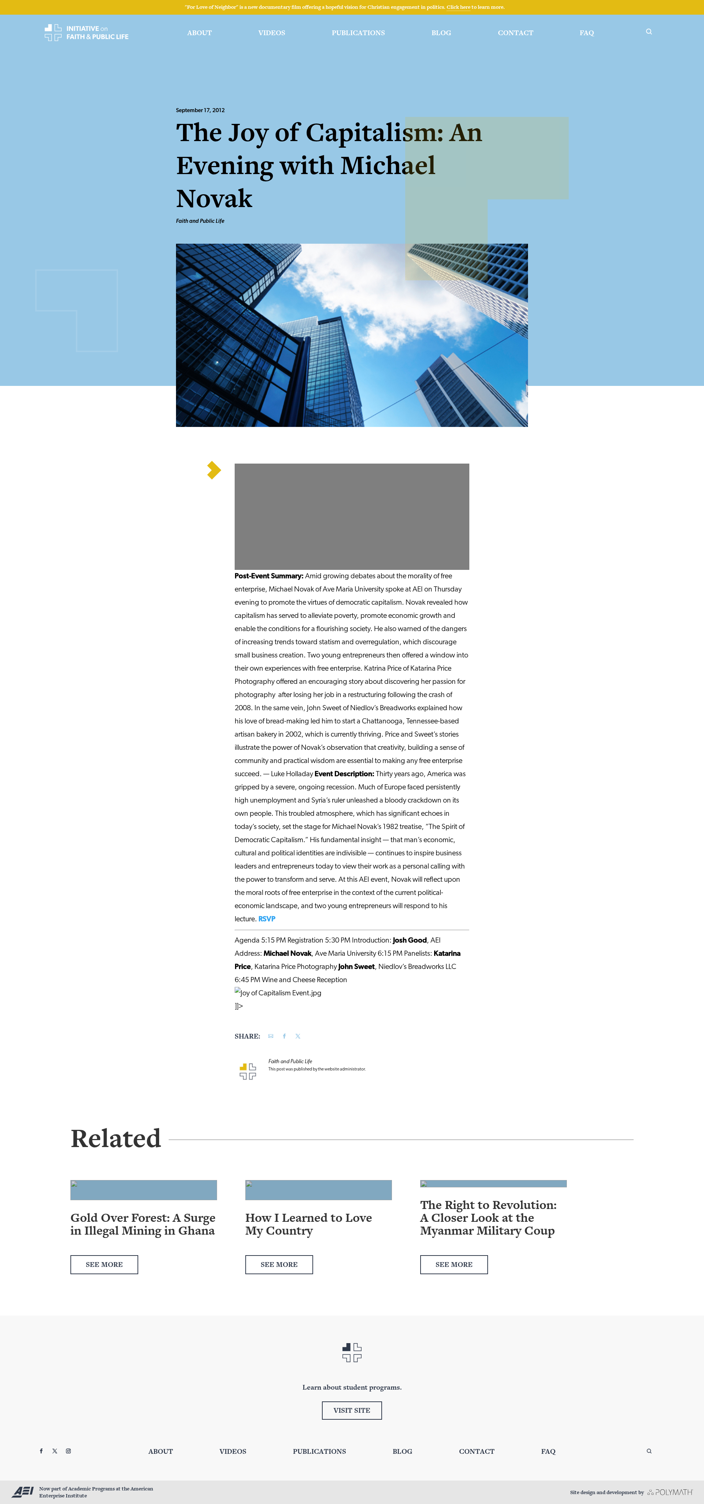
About (199, 33)
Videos (271, 33)
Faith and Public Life (200, 221)
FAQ (587, 33)
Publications (358, 33)
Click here (458, 7)
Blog (441, 33)
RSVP (266, 919)
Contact (516, 33)
